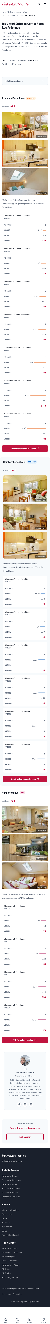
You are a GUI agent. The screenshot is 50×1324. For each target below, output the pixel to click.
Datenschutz (17, 1294)
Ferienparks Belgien (9, 1184)
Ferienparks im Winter (10, 1265)
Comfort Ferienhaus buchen (23, 779)
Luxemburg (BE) (21, 12)
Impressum (6, 1294)
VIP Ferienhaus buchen (23, 1040)
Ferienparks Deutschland (11, 1180)
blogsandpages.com (31, 1301)
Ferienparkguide (15, 4)
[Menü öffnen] (45, 4)
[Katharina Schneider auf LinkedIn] (31, 1104)
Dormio (5, 1231)
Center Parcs (7, 1214)
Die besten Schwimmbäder (12, 1252)
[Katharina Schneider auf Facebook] (19, 1104)
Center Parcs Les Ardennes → (25, 1128)
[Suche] (38, 4)
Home (4, 12)
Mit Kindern (6, 1269)
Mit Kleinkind (6, 1273)
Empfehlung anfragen (10, 1277)
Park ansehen (25, 1136)
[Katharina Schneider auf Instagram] (25, 1104)
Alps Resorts (7, 1226)
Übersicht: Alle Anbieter (11, 1210)
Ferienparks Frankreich (11, 1197)
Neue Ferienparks (8, 1256)
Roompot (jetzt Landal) (10, 1235)
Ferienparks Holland (9, 1176)
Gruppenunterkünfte (9, 1261)
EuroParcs (6, 1222)
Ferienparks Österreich (11, 1188)
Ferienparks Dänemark (10, 1192)
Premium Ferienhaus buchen (23, 448)
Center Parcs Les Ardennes (12, 15)
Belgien (11, 12)
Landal (4, 1218)
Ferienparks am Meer (10, 1248)
